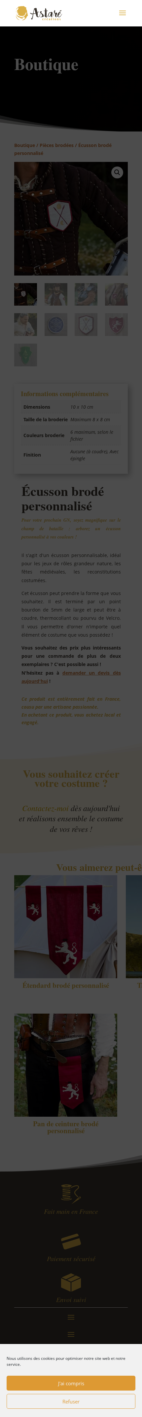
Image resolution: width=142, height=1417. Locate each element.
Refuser (71, 1401)
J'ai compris (71, 1383)
